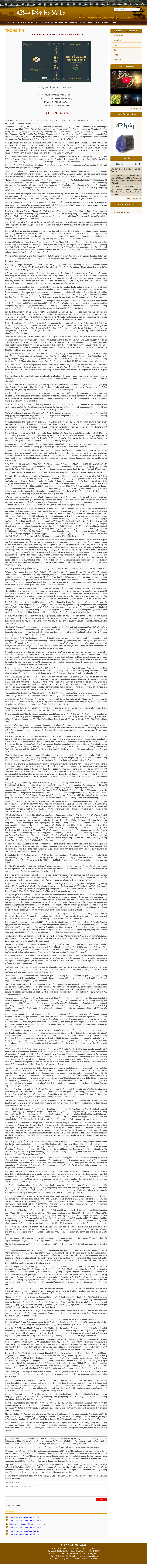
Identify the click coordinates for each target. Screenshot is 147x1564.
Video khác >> (135, 109)
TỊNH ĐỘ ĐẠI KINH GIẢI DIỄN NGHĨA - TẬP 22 (25, 1517)
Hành (46, 22)
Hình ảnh (63, 22)
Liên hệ (113, 22)
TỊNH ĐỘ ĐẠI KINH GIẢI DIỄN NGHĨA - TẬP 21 (25, 1521)
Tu (42, 22)
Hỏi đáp (105, 22)
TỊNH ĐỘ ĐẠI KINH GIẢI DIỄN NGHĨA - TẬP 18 (25, 1535)
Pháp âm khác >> (134, 199)
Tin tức (30, 22)
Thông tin (21, 22)
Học (37, 22)
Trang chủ (10, 22)
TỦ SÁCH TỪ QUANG (76, 22)
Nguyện (54, 22)
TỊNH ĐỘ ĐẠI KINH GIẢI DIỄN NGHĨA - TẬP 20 (25, 1528)
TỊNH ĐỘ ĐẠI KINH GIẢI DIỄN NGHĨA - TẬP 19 (25, 1531)
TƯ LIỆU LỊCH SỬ (93, 22)
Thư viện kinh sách (126, 114)
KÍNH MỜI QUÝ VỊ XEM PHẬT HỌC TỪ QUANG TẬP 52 (28, 1524)
